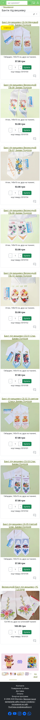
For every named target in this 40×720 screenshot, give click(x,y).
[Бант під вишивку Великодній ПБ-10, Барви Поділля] (20, 291)
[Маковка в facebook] (10, 714)
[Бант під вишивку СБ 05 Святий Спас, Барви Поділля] (20, 542)
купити (27, 67)
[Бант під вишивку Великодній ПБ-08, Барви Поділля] (20, 228)
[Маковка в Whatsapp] (30, 714)
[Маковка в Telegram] (25, 714)
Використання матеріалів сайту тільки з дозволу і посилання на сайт (20, 702)
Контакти (20, 686)
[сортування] (35, 14)
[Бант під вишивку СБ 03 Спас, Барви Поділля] (20, 479)
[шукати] (29, 3)
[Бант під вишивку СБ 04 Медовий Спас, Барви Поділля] (20, 40)
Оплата (20, 693)
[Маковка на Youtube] (15, 714)
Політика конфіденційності (20, 707)
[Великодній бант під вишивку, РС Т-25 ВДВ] (20, 605)
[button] (34, 2)
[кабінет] (38, 2)
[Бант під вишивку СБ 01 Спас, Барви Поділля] (20, 354)
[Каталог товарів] (3, 3)
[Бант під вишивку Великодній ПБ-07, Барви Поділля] (20, 166)
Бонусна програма (20, 696)
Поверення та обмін (20, 688)
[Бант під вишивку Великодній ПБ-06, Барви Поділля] (20, 103)
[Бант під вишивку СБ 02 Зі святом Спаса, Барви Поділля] (20, 417)
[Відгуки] (34, 75)
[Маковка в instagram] (20, 714)
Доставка (20, 691)
